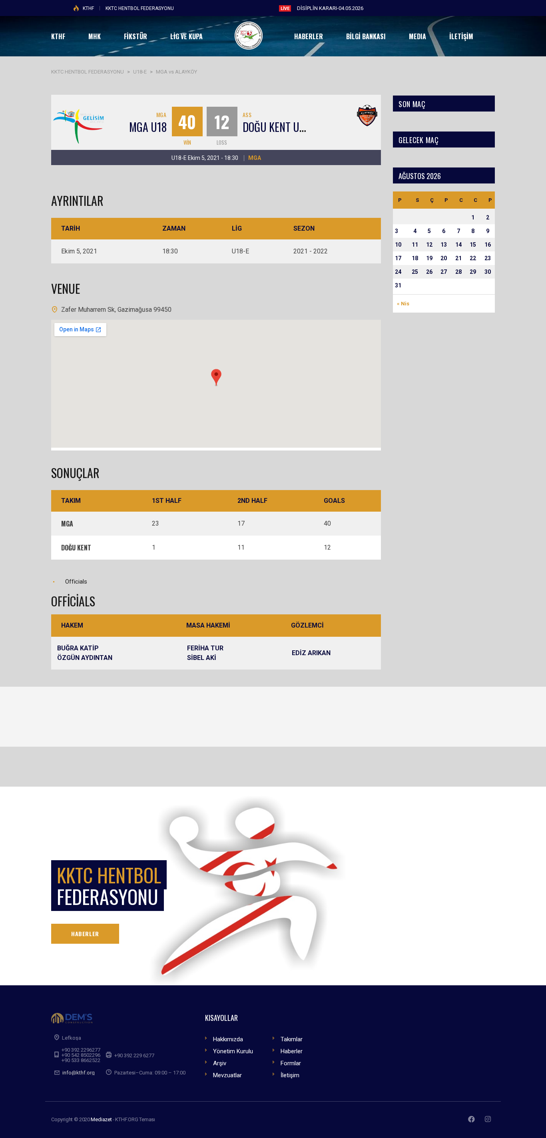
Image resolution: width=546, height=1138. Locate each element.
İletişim (290, 1075)
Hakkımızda (228, 1039)
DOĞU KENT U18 (276, 127)
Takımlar (292, 1039)
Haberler (292, 1051)
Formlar (291, 1063)
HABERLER (85, 933)
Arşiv (219, 1063)
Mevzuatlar (227, 1075)
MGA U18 (148, 127)
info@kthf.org (78, 1073)
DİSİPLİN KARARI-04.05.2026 (330, 8)
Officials (76, 581)
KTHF (88, 8)
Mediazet (101, 1119)
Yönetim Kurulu (233, 1051)
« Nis (403, 304)
